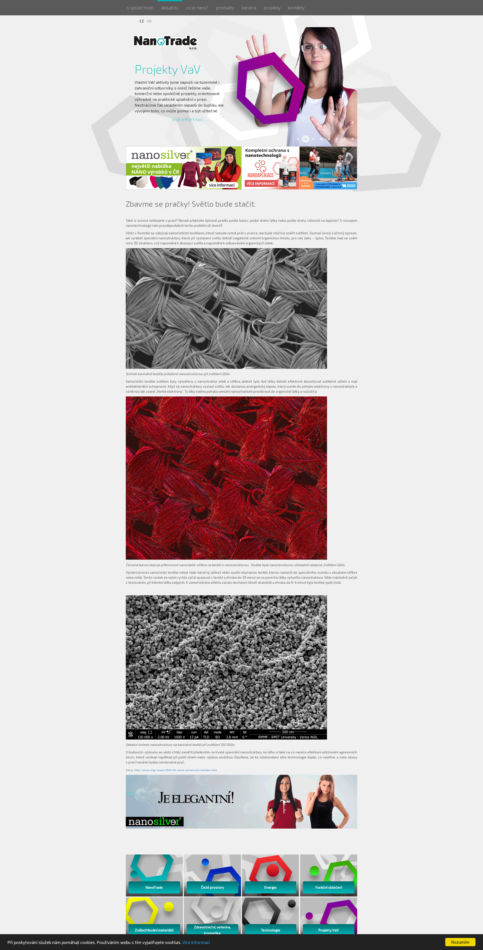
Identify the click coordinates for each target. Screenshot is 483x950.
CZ (142, 21)
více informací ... (190, 119)
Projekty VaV (168, 69)
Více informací (196, 942)
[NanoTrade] (166, 42)
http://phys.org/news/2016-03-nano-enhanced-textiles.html (175, 770)
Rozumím (460, 941)
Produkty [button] (225, 7)
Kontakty (296, 7)
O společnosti (140, 7)
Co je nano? (197, 7)
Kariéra (249, 7)
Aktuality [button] (169, 7)
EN (149, 21)
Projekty (272, 7)
